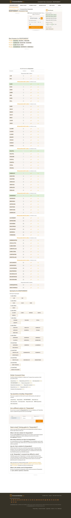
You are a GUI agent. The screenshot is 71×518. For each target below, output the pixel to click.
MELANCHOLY (15, 347)
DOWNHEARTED (27, 352)
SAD (22, 298)
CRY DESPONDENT (15, 382)
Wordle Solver (23, 5)
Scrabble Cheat (45, 495)
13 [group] (55, 24)
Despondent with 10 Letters (51, 18)
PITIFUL (37, 320)
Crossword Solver (14, 5)
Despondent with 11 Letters (51, 20)
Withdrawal (59, 508)
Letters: (11, 40)
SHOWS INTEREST (28, 463)
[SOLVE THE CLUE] (42, 18)
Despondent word (29, 401)
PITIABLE (38, 330)
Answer (24, 416)
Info (56, 508)
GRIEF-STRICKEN (15, 364)
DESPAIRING (15, 345)
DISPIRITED (26, 345)
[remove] (39, 18)
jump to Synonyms (49, 28)
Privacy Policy (35, 508)
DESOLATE (27, 327)
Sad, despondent (14, 401)
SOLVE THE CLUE (36, 27)
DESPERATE (26, 337)
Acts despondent (37, 380)
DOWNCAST (38, 327)
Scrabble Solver (32, 5)
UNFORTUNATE (15, 355)
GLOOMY (14, 312)
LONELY (22, 312)
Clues (18, 9)
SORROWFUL (26, 340)
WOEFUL (14, 315)
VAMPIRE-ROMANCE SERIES (34, 462)
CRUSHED (15, 320)
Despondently (19, 399)
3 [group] (46, 24)
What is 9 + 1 (36, 416)
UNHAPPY (15, 322)
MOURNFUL (26, 330)
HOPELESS (15, 330)
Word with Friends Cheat (57, 495)
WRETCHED (15, 332)
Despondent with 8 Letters (51, 16)
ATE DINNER (14, 465)
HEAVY (14, 307)
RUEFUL (39, 312)
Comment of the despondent (17, 389)
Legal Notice (48, 508)
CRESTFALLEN (15, 352)
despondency (14, 380)
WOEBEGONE (37, 340)
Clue (31, 16)
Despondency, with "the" (25, 380)
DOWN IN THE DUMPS (15, 369)
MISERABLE (38, 337)
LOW (14, 298)
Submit (39, 421)
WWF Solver (52, 5)
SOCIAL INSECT (38, 463)
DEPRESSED (15, 337)
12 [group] (53, 24)
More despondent (14, 403)
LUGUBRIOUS (37, 345)
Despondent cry (35, 399)
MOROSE (31, 312)
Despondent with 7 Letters (51, 14)
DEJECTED (15, 327)
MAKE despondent (37, 401)
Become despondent (27, 382)
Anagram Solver (42, 5)
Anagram (50, 495)
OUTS (33, 463)
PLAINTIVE (15, 340)
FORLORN (27, 320)
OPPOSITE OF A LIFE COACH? (16, 463)
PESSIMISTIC (37, 352)
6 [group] (50, 24)
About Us (53, 508)
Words (59, 5)
